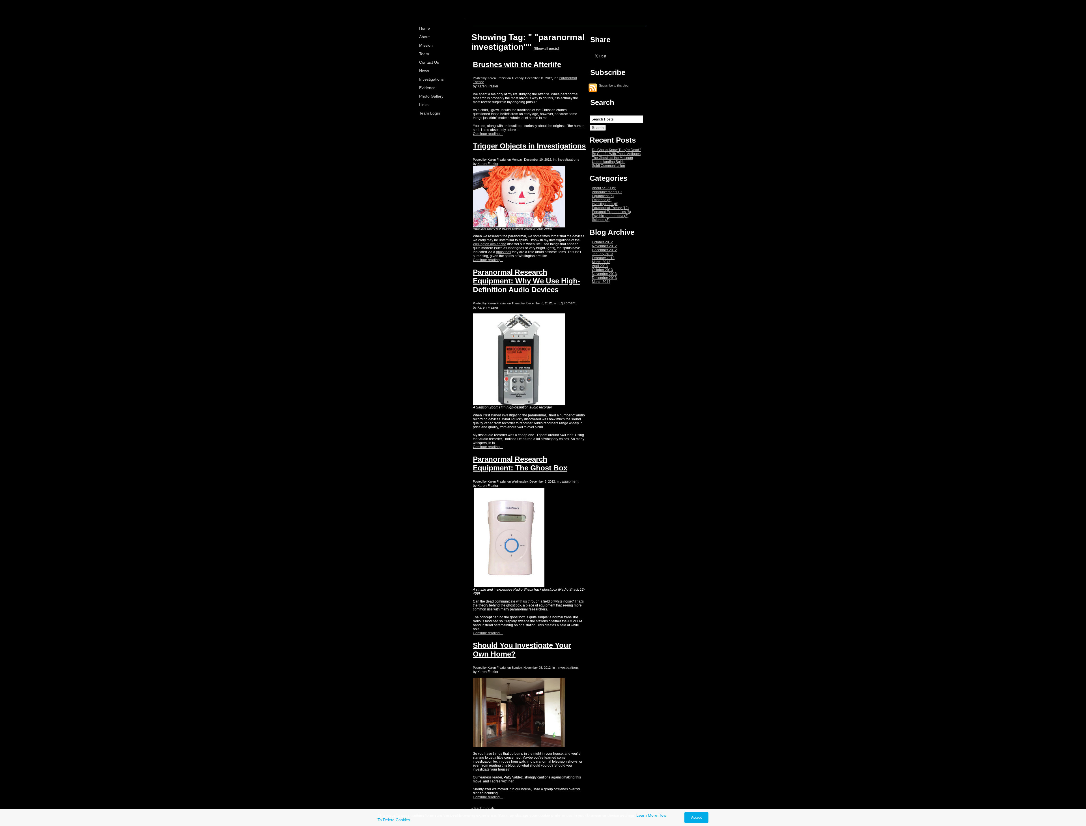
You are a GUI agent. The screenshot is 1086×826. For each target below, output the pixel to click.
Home (424, 28)
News (424, 70)
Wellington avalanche (489, 244)
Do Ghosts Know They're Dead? (616, 150)
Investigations (431, 79)
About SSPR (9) (604, 188)
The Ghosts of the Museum (612, 158)
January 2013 (602, 254)
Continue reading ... (488, 134)
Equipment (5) (603, 196)
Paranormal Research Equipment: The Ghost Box (520, 463)
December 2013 (604, 278)
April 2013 (600, 266)
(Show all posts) (546, 49)
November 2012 (604, 246)
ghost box (503, 252)
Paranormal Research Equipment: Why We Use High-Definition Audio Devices (526, 281)
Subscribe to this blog (613, 85)
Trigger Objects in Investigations (529, 146)
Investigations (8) (605, 204)
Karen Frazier (487, 164)
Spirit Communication (608, 166)
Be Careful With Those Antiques (616, 154)
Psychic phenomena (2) (610, 216)
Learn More (646, 815)
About (424, 37)
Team (424, 53)
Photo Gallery (431, 96)
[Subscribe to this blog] (592, 87)
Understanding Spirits (608, 162)
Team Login (429, 113)
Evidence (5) (601, 200)
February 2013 (603, 258)
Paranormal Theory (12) (610, 208)
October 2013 (602, 270)
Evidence (427, 87)
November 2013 (604, 274)
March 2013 (601, 262)
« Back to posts (483, 808)
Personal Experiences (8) (611, 212)
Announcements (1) (607, 192)
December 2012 (604, 250)
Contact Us (429, 62)
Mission (426, 45)
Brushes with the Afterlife (517, 64)
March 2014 (601, 282)
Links (423, 104)
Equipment (567, 303)
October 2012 (602, 242)
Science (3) (600, 220)
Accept (696, 817)
